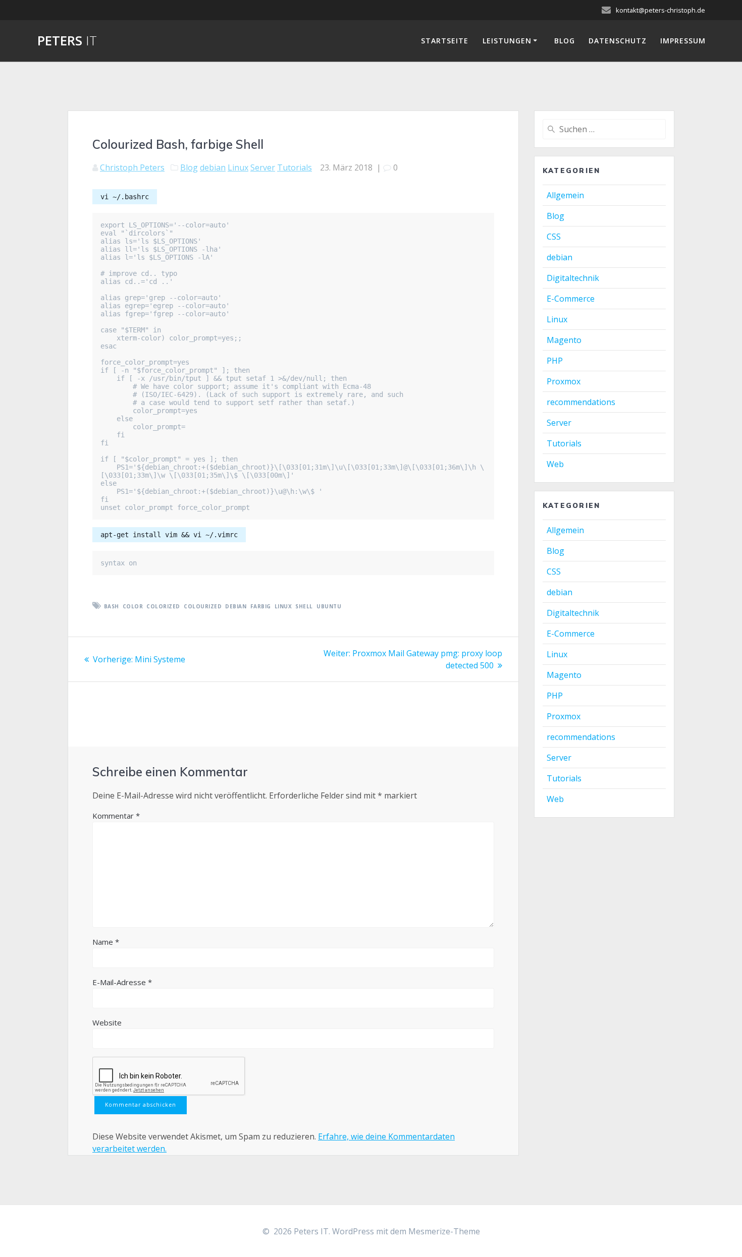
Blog (564, 40)
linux (283, 606)
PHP (555, 360)
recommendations (581, 402)
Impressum (683, 40)
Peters (67, 40)
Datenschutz (618, 40)
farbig (260, 606)
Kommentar (116, 816)
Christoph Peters (132, 167)
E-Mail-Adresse (122, 982)
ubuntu (328, 606)
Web (555, 464)
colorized (163, 606)
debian (213, 167)
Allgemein (565, 195)
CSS (554, 236)
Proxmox (563, 381)
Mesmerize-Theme (444, 1231)
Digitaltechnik (573, 277)
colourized (203, 606)
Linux (238, 167)
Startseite (444, 40)
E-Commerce (571, 298)
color (133, 606)
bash (111, 606)
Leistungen (507, 40)
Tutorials (294, 167)
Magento (564, 340)
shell (304, 606)
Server (262, 167)
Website (107, 1022)
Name (105, 942)
